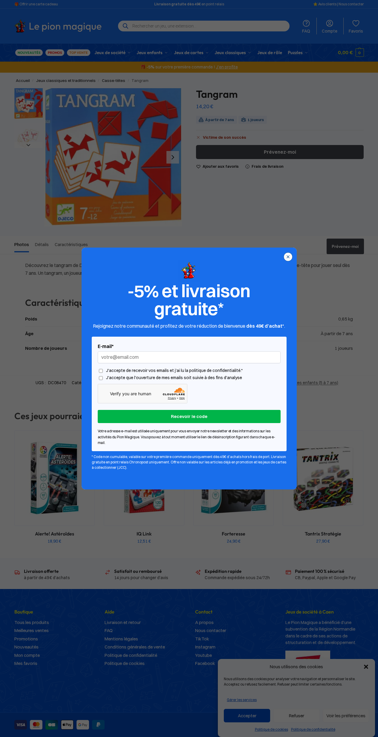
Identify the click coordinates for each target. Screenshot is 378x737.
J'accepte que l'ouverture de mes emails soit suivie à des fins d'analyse (174, 377)
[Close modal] (288, 256)
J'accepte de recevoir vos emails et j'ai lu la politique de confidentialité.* (174, 370)
